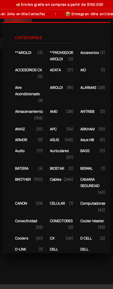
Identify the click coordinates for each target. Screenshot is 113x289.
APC (53, 128)
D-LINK (20, 249)
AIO (83, 69)
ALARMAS (88, 87)
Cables (55, 179)
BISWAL (86, 168)
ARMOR (21, 139)
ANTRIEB (87, 111)
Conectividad (26, 220)
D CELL (86, 238)
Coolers (21, 238)
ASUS (54, 139)
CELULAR (57, 203)
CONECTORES (61, 220)
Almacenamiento (29, 111)
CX (52, 238)
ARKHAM (87, 128)
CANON (21, 203)
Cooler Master (92, 220)
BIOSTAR (57, 168)
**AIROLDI (23, 52)
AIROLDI (56, 87)
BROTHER (23, 179)
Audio (20, 150)
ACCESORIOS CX (28, 69)
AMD (54, 111)
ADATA (55, 69)
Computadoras (92, 203)
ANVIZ (20, 128)
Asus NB (87, 139)
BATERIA (22, 168)
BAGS (84, 150)
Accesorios (89, 52)
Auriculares (59, 150)
